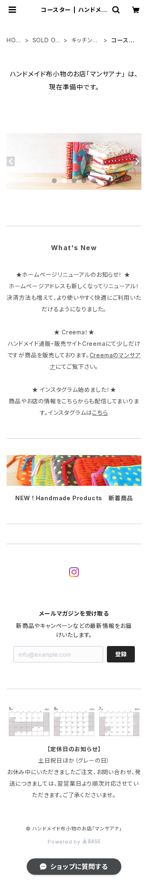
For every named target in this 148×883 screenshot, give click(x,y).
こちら (100, 412)
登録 (121, 654)
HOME (14, 40)
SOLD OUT (46, 40)
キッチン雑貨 (85, 40)
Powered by (65, 842)
